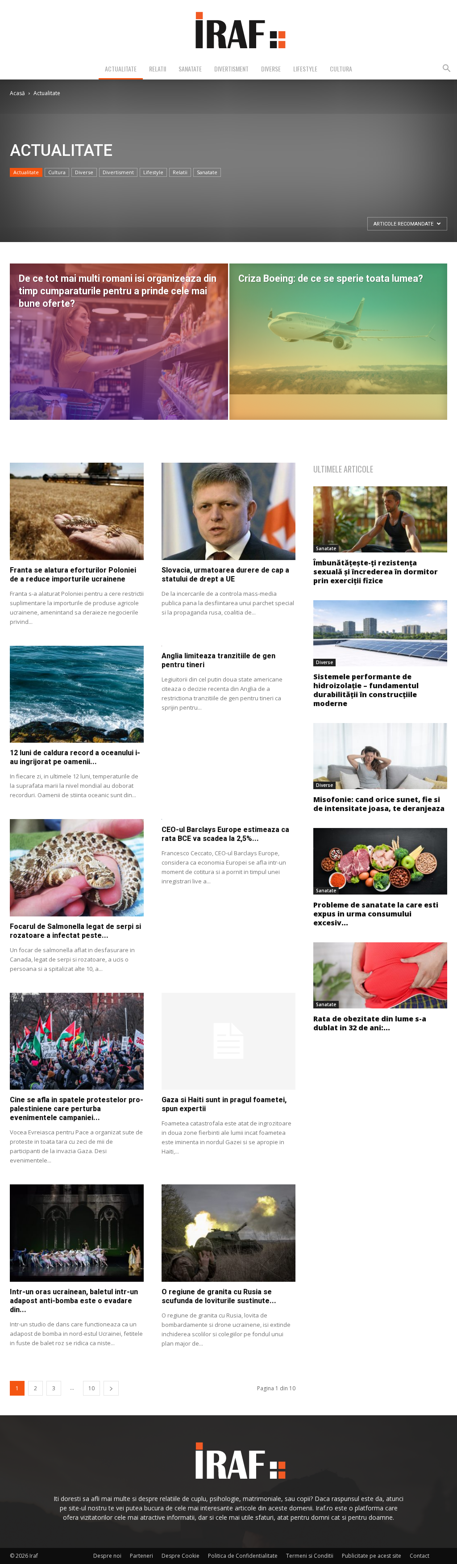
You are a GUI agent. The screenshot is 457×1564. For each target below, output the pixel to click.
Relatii (157, 68)
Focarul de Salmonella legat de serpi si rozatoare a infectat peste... (75, 931)
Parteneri (141, 1556)
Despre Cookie (180, 1556)
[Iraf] (228, 29)
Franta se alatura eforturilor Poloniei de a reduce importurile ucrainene (73, 574)
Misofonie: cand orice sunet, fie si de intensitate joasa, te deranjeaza (379, 804)
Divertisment (231, 68)
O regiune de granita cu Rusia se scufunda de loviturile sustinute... (219, 1296)
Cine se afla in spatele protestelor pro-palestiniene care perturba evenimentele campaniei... (76, 1109)
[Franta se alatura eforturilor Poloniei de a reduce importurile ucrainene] (77, 511)
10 (91, 1388)
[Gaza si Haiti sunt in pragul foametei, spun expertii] (228, 1041)
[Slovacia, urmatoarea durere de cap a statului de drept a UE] (228, 511)
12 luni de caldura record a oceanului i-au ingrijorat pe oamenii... (75, 757)
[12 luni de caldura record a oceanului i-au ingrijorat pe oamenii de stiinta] (77, 694)
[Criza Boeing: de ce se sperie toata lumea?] (338, 328)
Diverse (271, 68)
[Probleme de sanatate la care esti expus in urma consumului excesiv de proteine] (380, 861)
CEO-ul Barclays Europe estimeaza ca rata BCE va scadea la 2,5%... (225, 834)
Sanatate (190, 68)
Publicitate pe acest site (371, 1556)
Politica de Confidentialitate (243, 1556)
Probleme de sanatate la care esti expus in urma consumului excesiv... (375, 914)
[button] (446, 69)
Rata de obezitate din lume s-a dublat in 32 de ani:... (369, 1023)
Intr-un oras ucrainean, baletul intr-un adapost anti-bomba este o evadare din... (74, 1301)
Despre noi (107, 1556)
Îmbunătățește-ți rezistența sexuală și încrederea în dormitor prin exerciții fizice (375, 571)
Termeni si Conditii (309, 1556)
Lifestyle (305, 68)
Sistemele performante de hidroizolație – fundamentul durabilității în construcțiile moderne (366, 690)
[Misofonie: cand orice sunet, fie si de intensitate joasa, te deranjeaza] (380, 756)
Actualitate (121, 68)
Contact (419, 1556)
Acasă (17, 93)
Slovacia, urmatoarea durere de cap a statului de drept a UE (225, 574)
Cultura (341, 68)
